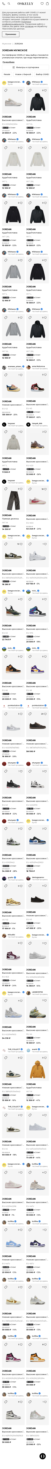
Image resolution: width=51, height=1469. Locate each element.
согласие (29, 26)
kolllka (35, 1164)
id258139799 (37, 992)
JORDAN (6, 117)
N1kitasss (36, 82)
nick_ (34, 591)
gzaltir (10, 877)
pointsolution (14, 705)
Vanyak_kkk (37, 423)
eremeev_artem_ (15, 366)
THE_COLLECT (14, 1049)
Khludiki (11, 935)
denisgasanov (38, 877)
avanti (34, 1049)
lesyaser (11, 423)
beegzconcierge (15, 82)
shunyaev (12, 763)
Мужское (6, 44)
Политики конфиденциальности (16, 23)
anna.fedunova (38, 366)
